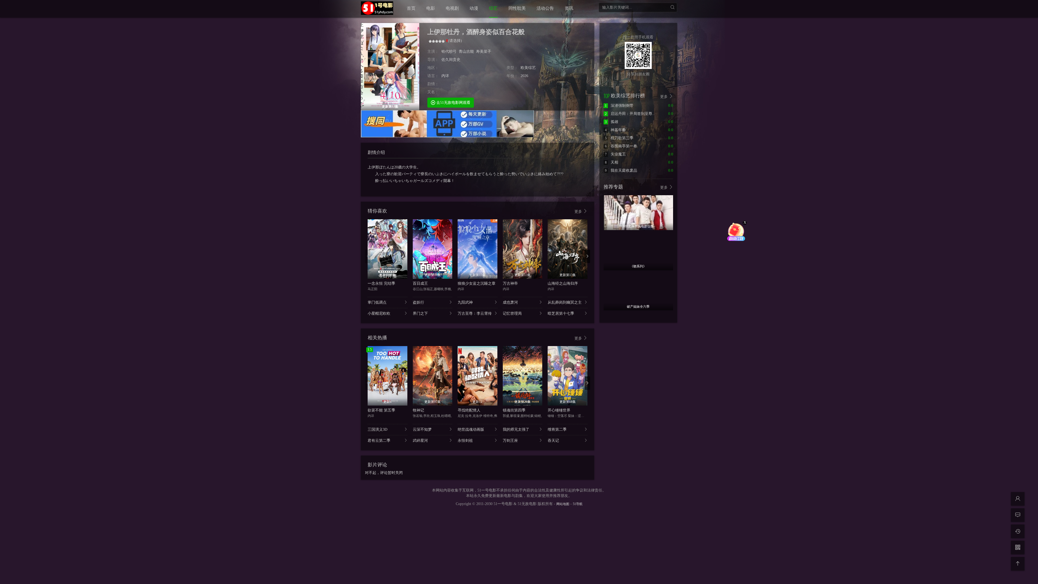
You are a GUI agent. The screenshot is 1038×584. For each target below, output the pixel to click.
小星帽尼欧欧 (379, 313)
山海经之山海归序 (563, 283)
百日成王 (420, 283)
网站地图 (562, 504)
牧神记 (418, 410)
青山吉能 (466, 51)
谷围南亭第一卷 (621, 146)
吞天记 (553, 441)
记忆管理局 (512, 313)
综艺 (493, 8)
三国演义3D (377, 429)
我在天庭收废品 (621, 170)
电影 (430, 8)
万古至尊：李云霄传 (475, 313)
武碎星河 (420, 441)
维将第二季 (557, 429)
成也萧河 (510, 302)
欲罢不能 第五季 (381, 410)
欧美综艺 (528, 68)
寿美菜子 (483, 51)
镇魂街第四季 (514, 410)
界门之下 (420, 313)
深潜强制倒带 (619, 106)
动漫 (474, 8)
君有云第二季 (379, 441)
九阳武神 (465, 302)
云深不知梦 (422, 429)
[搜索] (672, 7)
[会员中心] (1017, 499)
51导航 (578, 504)
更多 (578, 212)
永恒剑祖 (465, 441)
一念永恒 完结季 (381, 283)
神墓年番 (615, 130)
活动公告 (545, 8)
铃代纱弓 (449, 51)
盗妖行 (418, 302)
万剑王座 (510, 441)
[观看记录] (1017, 531)
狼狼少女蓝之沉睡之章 (476, 283)
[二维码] (1017, 547)
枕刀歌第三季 (619, 138)
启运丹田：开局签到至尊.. (629, 114)
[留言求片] (1017, 515)
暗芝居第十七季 (561, 313)
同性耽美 (517, 8)
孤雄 (611, 122)
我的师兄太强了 (516, 429)
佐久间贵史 (450, 60)
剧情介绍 (376, 152)
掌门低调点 (377, 302)
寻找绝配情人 (469, 410)
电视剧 (452, 8)
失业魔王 (615, 154)
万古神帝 (510, 283)
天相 (611, 162)
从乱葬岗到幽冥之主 (565, 302)
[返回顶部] (1017, 563)
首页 (411, 8)
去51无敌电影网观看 (452, 103)
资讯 (569, 8)
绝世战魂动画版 (471, 429)
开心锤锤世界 (559, 410)
